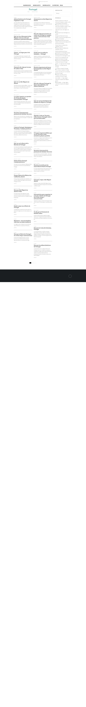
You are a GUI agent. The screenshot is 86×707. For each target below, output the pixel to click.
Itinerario (15, 65)
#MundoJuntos (37, 5)
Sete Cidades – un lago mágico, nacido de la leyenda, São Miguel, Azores (62, 79)
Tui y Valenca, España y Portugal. (61, 68)
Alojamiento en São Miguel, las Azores (43, 19)
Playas (34, 210)
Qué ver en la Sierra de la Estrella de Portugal (21, 144)
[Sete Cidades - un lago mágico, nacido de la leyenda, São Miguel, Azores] (63, 85)
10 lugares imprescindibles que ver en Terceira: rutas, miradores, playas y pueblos (43, 134)
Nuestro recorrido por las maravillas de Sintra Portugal (42, 165)
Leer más (15, 75)
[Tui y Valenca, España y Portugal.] (62, 70)
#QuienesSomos (27, 5)
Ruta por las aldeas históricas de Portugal (42, 246)
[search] (69, 13)
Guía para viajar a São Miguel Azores (42, 180)
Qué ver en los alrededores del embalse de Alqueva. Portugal (42, 101)
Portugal (15, 17)
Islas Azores (15, 34)
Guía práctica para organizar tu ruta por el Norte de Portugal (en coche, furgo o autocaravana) (43, 196)
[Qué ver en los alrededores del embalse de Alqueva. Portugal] (63, 62)
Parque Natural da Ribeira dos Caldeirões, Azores (22, 176)
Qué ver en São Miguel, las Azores (21, 82)
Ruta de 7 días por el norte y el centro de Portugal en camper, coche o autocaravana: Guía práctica (42, 36)
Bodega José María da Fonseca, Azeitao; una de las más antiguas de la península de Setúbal (63, 37)
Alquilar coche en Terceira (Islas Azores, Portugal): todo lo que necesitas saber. (43, 117)
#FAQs (61, 5)
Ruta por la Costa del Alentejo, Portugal (42, 228)
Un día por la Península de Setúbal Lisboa (41, 212)
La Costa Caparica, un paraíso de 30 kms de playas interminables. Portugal (22, 98)
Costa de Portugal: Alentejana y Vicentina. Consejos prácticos (23, 128)
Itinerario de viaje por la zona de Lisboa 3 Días (22, 68)
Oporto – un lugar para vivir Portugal (22, 53)
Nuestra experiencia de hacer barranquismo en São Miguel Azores (42, 69)
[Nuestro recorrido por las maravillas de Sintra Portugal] (63, 76)
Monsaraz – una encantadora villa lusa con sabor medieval (22, 221)
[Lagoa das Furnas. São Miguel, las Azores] (63, 34)
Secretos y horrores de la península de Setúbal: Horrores (43, 151)
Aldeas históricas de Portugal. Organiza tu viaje (22, 19)
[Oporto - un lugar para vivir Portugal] (63, 66)
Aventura (35, 148)
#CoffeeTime (55, 5)
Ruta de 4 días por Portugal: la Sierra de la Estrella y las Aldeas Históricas (42, 85)
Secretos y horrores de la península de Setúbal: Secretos (23, 113)
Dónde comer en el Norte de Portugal (22, 206)
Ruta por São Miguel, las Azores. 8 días (21, 190)
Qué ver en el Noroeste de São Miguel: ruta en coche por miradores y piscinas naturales (23, 38)
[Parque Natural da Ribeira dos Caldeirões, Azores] (63, 49)
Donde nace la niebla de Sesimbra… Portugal (41, 53)
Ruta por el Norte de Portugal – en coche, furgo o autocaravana (23, 234)
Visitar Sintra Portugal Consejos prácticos (20, 161)
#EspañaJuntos (46, 5)
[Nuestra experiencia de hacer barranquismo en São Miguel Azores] (63, 55)
